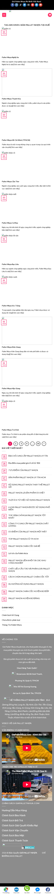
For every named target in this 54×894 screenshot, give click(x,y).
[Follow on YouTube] (40, 5)
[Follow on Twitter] (24, 5)
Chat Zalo (16, 892)
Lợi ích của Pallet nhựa (18, 553)
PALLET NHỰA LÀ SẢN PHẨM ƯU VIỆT (26, 492)
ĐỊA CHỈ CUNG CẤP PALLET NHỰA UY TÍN (28, 456)
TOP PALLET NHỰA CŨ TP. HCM (23, 539)
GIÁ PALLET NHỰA (28, 852)
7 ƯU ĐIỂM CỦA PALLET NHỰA (23, 470)
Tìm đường (6, 892)
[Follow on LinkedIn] (36, 5)
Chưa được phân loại (11, 620)
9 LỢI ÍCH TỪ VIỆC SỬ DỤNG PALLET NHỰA (29, 500)
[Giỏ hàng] (50, 15)
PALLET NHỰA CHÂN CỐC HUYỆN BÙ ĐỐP (28, 591)
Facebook (48, 892)
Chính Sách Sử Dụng (10, 615)
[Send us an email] (28, 5)
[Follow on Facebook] (12, 5)
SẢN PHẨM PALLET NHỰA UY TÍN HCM (27, 477)
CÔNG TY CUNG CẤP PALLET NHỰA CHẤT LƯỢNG (28, 524)
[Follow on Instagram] (16, 5)
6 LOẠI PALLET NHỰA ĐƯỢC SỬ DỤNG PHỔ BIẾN (29, 508)
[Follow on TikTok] (20, 5)
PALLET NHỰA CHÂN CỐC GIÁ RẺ (24, 546)
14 (38, 443)
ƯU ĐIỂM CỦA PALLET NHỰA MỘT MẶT (27, 531)
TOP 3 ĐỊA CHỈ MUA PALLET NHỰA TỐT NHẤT (27, 516)
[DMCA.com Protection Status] (28, 847)
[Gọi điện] (27, 888)
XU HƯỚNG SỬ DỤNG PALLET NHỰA (26, 584)
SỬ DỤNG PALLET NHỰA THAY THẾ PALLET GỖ (29, 485)
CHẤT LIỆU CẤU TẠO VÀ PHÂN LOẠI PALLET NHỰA (29, 569)
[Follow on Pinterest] (32, 5)
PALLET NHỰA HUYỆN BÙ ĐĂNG (24, 598)
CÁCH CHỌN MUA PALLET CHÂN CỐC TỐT (28, 576)
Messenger (37, 892)
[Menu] (4, 15)
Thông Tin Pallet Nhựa (12, 625)
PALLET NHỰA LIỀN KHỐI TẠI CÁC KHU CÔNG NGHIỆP (27, 561)
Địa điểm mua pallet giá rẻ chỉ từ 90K (24, 463)
